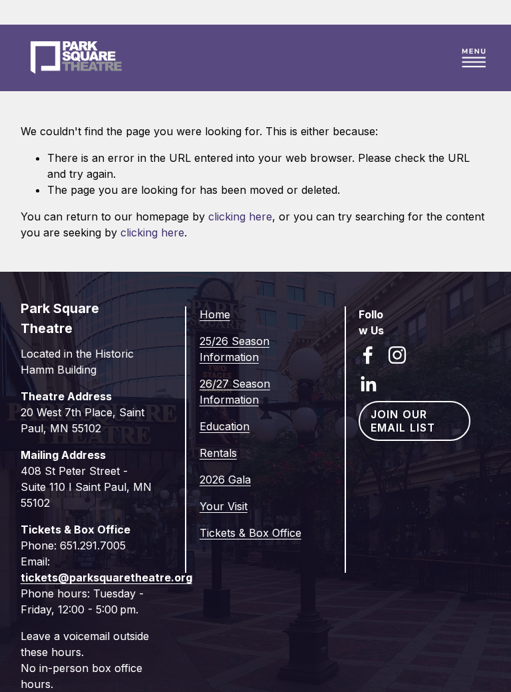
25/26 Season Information (234, 349)
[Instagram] (397, 355)
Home (215, 314)
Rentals (218, 453)
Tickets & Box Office (250, 532)
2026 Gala (225, 479)
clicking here (240, 216)
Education (225, 426)
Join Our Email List (403, 421)
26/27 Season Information (235, 391)
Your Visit (224, 506)
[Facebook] (368, 355)
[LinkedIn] (368, 384)
